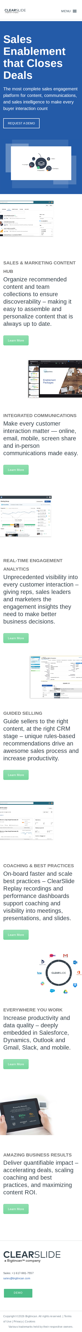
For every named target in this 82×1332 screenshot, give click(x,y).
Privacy (18, 1321)
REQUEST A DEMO (21, 123)
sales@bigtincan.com (16, 1278)
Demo (18, 1292)
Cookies (30, 1321)
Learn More (16, 340)
